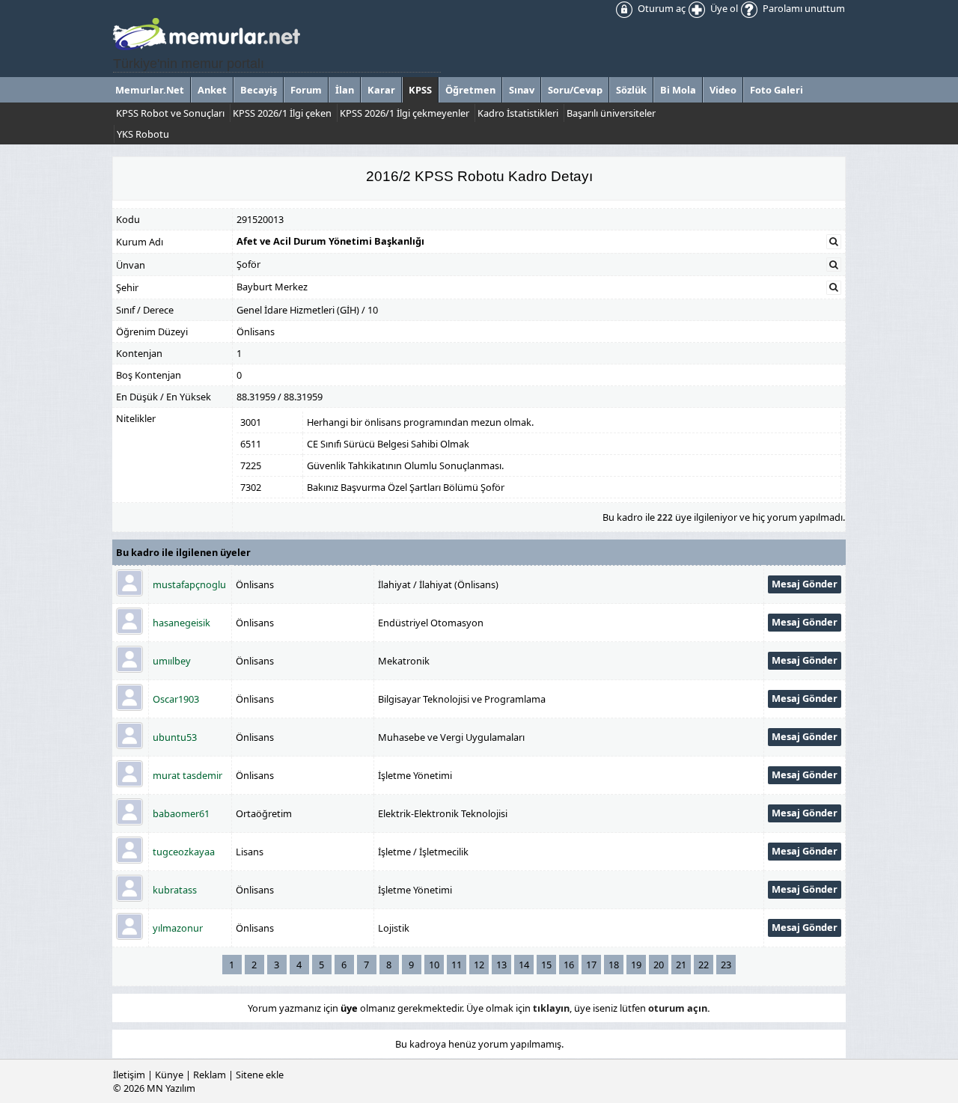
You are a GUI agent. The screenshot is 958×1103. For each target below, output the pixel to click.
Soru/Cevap (575, 90)
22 (703, 964)
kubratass (175, 889)
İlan (344, 90)
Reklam (209, 1074)
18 (613, 964)
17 (591, 964)
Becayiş (258, 90)
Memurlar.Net (149, 90)
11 (456, 964)
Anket (212, 90)
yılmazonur (178, 928)
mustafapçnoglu (189, 584)
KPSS (420, 90)
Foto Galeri (776, 90)
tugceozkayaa (184, 851)
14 (524, 964)
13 (501, 964)
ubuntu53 (175, 737)
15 (546, 964)
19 (636, 964)
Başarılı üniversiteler (611, 113)
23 (726, 964)
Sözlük (631, 90)
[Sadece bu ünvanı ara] (833, 264)
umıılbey (172, 660)
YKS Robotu (143, 134)
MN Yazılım (171, 1088)
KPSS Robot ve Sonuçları (170, 113)
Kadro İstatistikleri (518, 113)
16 (569, 964)
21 (681, 964)
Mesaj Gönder (805, 583)
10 (434, 964)
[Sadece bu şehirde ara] (833, 287)
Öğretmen (470, 90)
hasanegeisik (181, 622)
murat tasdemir (187, 775)
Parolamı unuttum (802, 8)
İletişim (129, 1074)
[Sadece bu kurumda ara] (833, 241)
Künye (169, 1074)
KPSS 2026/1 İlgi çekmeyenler (404, 113)
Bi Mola (678, 90)
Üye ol (723, 8)
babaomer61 (181, 813)
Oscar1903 (176, 699)
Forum (306, 90)
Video (723, 90)
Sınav (521, 90)
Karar (381, 90)
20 (658, 964)
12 (479, 964)
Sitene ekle (260, 1074)
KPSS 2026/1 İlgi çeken (282, 113)
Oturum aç (660, 8)
